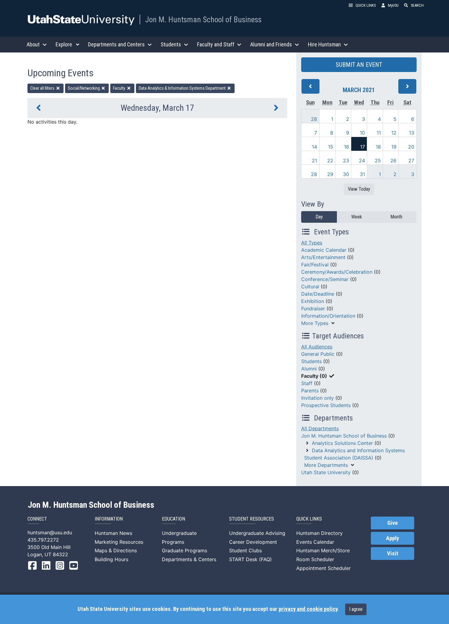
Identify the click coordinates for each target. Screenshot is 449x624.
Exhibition (312, 301)
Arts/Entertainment (323, 257)
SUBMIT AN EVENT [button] (359, 64)
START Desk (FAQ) (250, 559)
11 (379, 133)
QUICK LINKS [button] (366, 5)
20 (411, 147)
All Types (311, 243)
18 (378, 147)
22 (330, 160)
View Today (359, 189)
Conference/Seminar (325, 279)
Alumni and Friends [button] (271, 44)
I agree (356, 609)
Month (396, 217)
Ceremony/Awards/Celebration (336, 272)
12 (393, 133)
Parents (310, 391)
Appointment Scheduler (323, 568)
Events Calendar (315, 542)
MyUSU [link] (393, 5)
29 (330, 174)
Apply (392, 538)
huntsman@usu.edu (49, 532)
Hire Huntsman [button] (324, 44)
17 (362, 147)
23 (346, 160)
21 (314, 160)
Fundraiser (313, 308)
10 (362, 133)
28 (314, 119)
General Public (317, 354)
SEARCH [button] (417, 5)
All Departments (320, 428)
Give (392, 523)
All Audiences (316, 347)
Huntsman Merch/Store (323, 550)
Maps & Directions (116, 550)
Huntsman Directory (319, 533)
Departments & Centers (189, 559)
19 (393, 147)
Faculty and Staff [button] (215, 44)
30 (346, 174)
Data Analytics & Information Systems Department (183, 88)
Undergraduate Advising (257, 533)
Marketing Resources (119, 542)
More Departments (326, 465)
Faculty (119, 88)
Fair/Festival (315, 265)
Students (311, 361)
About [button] (33, 44)
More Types (314, 323)
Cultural (310, 286)
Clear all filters (42, 88)
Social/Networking (84, 88)
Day (319, 217)
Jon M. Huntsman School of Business (203, 19)
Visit (392, 553)
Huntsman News (113, 533)
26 (393, 160)
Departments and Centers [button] (116, 44)
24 (362, 160)
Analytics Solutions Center (342, 443)
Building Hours (111, 559)
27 (411, 160)
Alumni (309, 369)
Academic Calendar (323, 250)
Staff (306, 383)
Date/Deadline (317, 294)
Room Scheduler (315, 559)
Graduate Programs (184, 550)
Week (356, 217)
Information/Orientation (328, 316)
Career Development (253, 542)
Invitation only (317, 398)
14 (314, 147)
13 (411, 133)
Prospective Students (326, 405)
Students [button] (171, 44)
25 (378, 160)
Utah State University (326, 472)
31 (362, 174)
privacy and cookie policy (308, 609)
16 (346, 147)
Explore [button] (64, 44)
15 (330, 147)
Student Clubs (245, 550)
